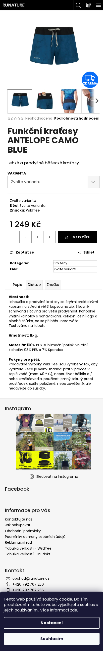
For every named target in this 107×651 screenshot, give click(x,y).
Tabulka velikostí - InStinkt (27, 554)
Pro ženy (60, 263)
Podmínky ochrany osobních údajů (35, 536)
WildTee (33, 210)
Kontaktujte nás (18, 519)
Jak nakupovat (17, 524)
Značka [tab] (53, 284)
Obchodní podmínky (23, 530)
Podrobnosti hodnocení (77, 118)
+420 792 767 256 (28, 584)
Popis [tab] (17, 284)
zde (73, 610)
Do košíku (81, 237)
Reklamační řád (18, 542)
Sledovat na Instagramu (57, 476)
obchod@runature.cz (30, 578)
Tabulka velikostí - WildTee (28, 548)
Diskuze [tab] (34, 284)
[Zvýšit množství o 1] (49, 237)
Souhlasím (51, 639)
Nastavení (52, 623)
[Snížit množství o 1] (26, 237)
